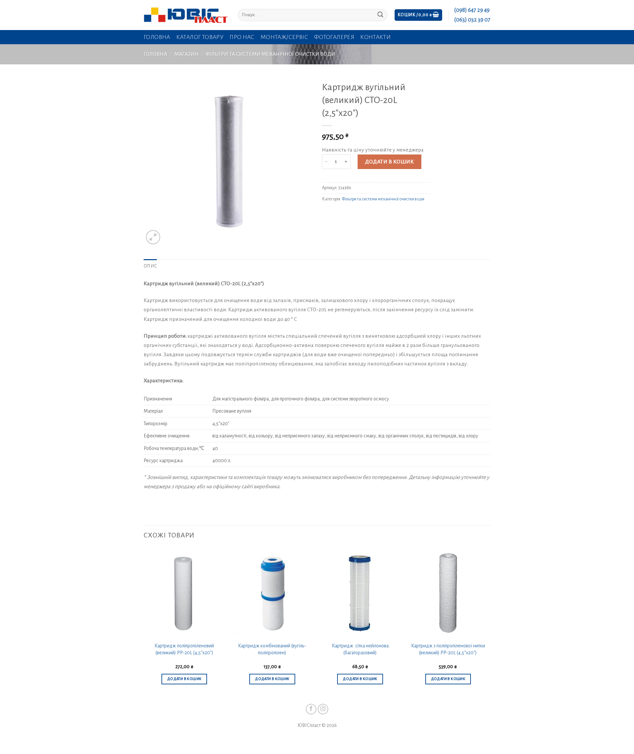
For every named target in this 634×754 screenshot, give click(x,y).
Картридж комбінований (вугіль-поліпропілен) (272, 649)
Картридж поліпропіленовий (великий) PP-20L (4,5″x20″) (184, 649)
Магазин (186, 54)
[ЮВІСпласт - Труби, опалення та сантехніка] (186, 15)
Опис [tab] (150, 266)
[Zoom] (153, 237)
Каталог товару (200, 37)
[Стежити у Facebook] (311, 709)
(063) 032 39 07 (472, 20)
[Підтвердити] (380, 15)
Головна (157, 37)
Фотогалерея (334, 37)
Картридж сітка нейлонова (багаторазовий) (360, 649)
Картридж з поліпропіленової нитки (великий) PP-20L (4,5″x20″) (448, 649)
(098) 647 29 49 (472, 10)
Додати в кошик (389, 162)
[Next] (488, 623)
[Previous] (144, 623)
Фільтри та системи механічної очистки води (270, 54)
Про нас (242, 37)
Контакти (375, 37)
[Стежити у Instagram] (323, 709)
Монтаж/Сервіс (284, 37)
